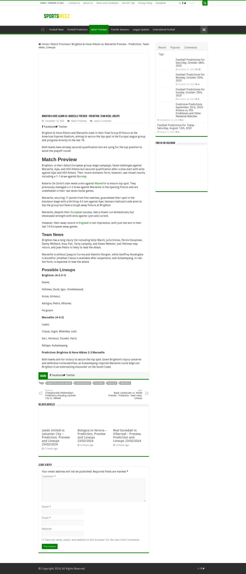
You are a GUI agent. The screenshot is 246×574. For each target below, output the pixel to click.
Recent (162, 47)
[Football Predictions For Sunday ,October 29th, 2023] (165, 93)
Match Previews (99, 29)
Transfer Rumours (120, 29)
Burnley (82, 176)
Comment (49, 476)
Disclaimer (161, 3)
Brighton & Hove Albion (59, 383)
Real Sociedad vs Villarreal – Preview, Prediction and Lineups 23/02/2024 (127, 436)
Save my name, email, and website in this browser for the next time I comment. (92, 539)
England (84, 222)
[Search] (205, 3)
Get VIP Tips (128, 3)
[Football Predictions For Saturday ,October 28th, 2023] (165, 63)
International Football (164, 29)
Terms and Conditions (107, 3)
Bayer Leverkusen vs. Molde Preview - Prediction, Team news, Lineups (125, 394)
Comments (190, 47)
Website (47, 528)
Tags (161, 54)
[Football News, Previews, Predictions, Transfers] (57, 16)
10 (199, 69)
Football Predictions (77, 29)
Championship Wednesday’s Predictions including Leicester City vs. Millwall (60, 394)
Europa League (83, 383)
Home (45, 44)
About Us (88, 3)
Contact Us (74, 3)
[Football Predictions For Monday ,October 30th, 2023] (165, 78)
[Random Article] (204, 30)
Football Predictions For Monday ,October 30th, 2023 (190, 77)
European (76, 212)
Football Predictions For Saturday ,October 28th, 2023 (190, 62)
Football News (56, 29)
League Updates (141, 29)
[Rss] (180, 3)
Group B (112, 383)
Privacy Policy (145, 3)
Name (46, 506)
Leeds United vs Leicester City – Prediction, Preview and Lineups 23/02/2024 (56, 437)
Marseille (100, 183)
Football (99, 383)
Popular (175, 47)
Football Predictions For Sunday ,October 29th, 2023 (190, 92)
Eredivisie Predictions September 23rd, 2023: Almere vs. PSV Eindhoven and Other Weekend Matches (189, 110)
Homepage (42, 29)
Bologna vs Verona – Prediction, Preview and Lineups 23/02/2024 (92, 436)
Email (46, 517)
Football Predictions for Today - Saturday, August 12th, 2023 (176, 127)
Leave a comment (102, 121)
